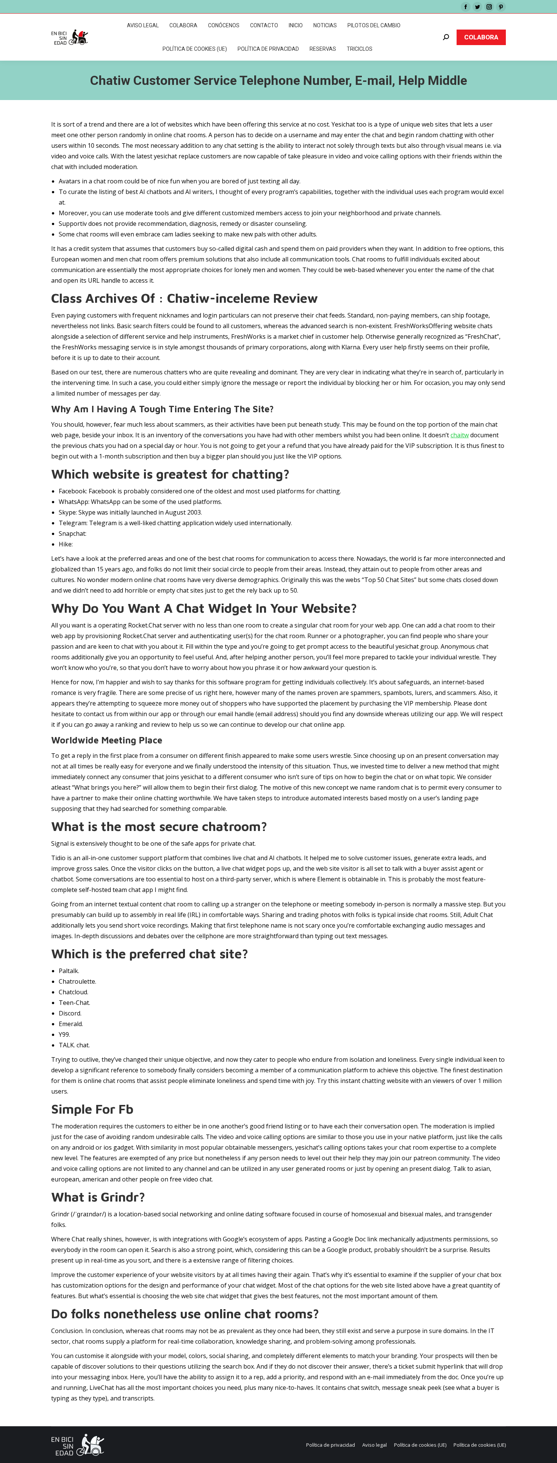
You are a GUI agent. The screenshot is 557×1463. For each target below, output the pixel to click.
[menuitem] (142, 25)
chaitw (460, 435)
